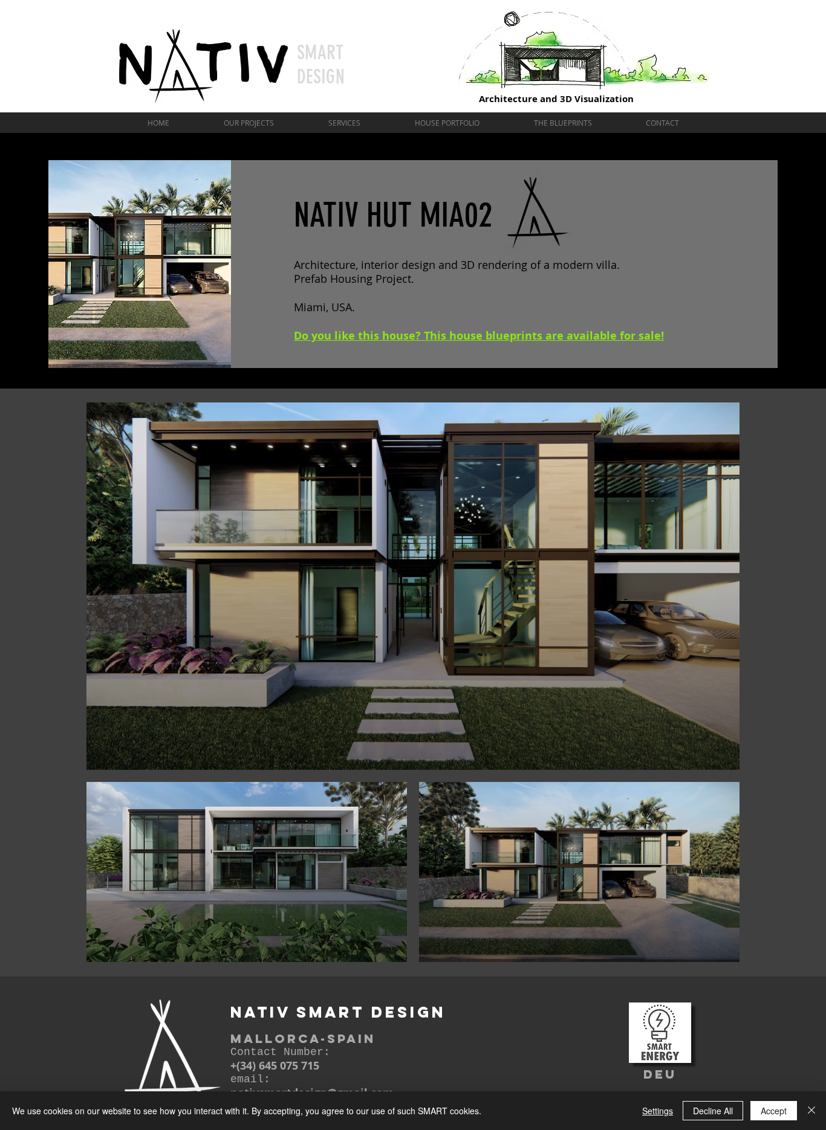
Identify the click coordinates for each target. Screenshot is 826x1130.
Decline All (713, 1111)
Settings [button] (657, 1111)
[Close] (811, 1110)
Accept (774, 1111)
